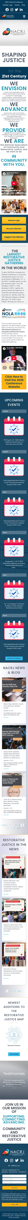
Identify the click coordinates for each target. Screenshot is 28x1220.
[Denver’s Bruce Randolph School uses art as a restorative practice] (14, 954)
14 (8, 828)
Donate (17, 5)
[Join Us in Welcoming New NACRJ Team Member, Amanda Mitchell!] (14, 785)
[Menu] (24, 16)
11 (19, 825)
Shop (23, 5)
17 (14, 828)
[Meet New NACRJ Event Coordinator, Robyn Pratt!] (14, 689)
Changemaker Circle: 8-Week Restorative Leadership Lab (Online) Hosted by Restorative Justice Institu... (14, 564)
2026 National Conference (14, 2)
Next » (19, 828)
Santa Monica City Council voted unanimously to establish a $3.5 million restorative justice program (13, 886)
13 (25, 825)
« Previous (4, 825)
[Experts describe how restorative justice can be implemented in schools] (14, 910)
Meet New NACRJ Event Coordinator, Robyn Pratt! (13, 706)
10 (15, 825)
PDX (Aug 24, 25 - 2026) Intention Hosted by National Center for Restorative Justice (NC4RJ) (14, 442)
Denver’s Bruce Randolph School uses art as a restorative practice (13, 972)
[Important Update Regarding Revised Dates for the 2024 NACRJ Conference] (14, 737)
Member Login (8, 5)
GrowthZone (16, 1217)
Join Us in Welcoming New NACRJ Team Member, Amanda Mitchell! (13, 802)
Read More (6, 717)
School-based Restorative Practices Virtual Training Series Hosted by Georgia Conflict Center (14, 482)
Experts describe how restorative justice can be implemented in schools (13, 928)
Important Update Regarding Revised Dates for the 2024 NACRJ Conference (12, 755)
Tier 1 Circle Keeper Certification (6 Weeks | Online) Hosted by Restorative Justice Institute (14, 606)
